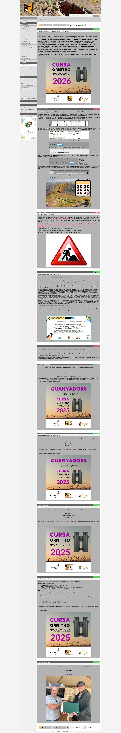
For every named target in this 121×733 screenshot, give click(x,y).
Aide (22, 66)
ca (94, 15)
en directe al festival (74, 379)
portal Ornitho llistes (43, 381)
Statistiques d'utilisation (26, 75)
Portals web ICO (95, 1)
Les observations (24, 24)
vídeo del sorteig (59, 351)
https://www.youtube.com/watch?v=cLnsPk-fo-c (47, 177)
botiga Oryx (78, 376)
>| (67, 25)
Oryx (62, 601)
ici (51, 313)
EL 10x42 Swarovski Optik (60, 602)
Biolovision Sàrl (56, 731)
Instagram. (90, 379)
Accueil (22, 18)
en (97, 15)
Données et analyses (25, 32)
